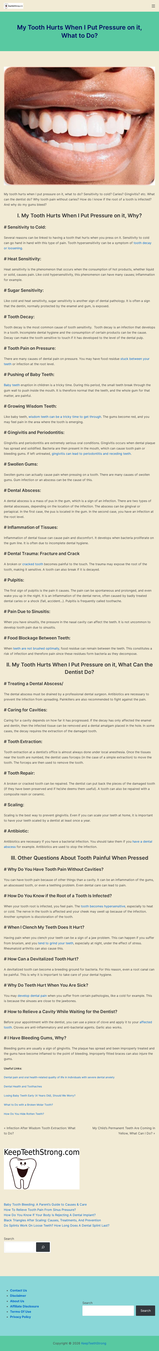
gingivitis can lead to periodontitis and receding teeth (91, 454)
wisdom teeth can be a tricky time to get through (65, 417)
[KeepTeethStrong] (13, 6)
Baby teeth (12, 385)
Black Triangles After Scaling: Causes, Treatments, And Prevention (52, 1220)
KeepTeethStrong (93, 1343)
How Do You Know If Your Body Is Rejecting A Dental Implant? (50, 1215)
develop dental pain (32, 996)
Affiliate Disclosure (24, 1306)
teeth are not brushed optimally (36, 648)
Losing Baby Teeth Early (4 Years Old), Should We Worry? (39, 1095)
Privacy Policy (20, 1317)
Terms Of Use (20, 1311)
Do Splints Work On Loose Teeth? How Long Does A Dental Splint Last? (56, 1225)
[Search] (43, 1247)
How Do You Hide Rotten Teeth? (24, 1113)
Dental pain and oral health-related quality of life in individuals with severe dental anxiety (59, 1077)
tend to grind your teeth (55, 943)
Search (9, 1239)
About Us (17, 1301)
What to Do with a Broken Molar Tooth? (28, 1104)
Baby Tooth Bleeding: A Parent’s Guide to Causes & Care (45, 1204)
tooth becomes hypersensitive (103, 906)
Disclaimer (18, 1296)
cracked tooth (32, 564)
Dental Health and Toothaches (23, 1086)
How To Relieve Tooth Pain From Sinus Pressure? (40, 1210)
